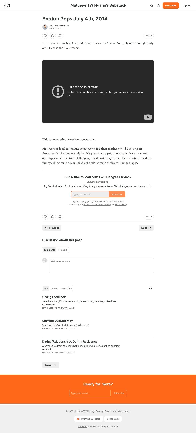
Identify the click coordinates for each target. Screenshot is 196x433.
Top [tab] (46, 288)
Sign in (186, 5)
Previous (54, 227)
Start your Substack (89, 418)
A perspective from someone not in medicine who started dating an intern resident (81, 347)
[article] (98, 304)
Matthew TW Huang (59, 25)
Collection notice (121, 411)
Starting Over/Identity (57, 321)
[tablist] (55, 250)
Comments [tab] (49, 250)
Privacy (99, 411)
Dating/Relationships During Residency (70, 341)
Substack (82, 426)
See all (48, 365)
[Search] (152, 5)
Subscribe (170, 5)
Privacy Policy (121, 204)
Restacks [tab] (62, 250)
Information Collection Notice (97, 204)
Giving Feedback (54, 297)
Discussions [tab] (66, 288)
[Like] (45, 36)
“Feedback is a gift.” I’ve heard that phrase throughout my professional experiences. (79, 303)
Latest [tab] (54, 288)
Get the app (113, 418)
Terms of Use (113, 201)
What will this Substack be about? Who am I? (65, 325)
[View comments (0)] (53, 36)
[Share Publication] (158, 5)
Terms (108, 411)
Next (144, 227)
